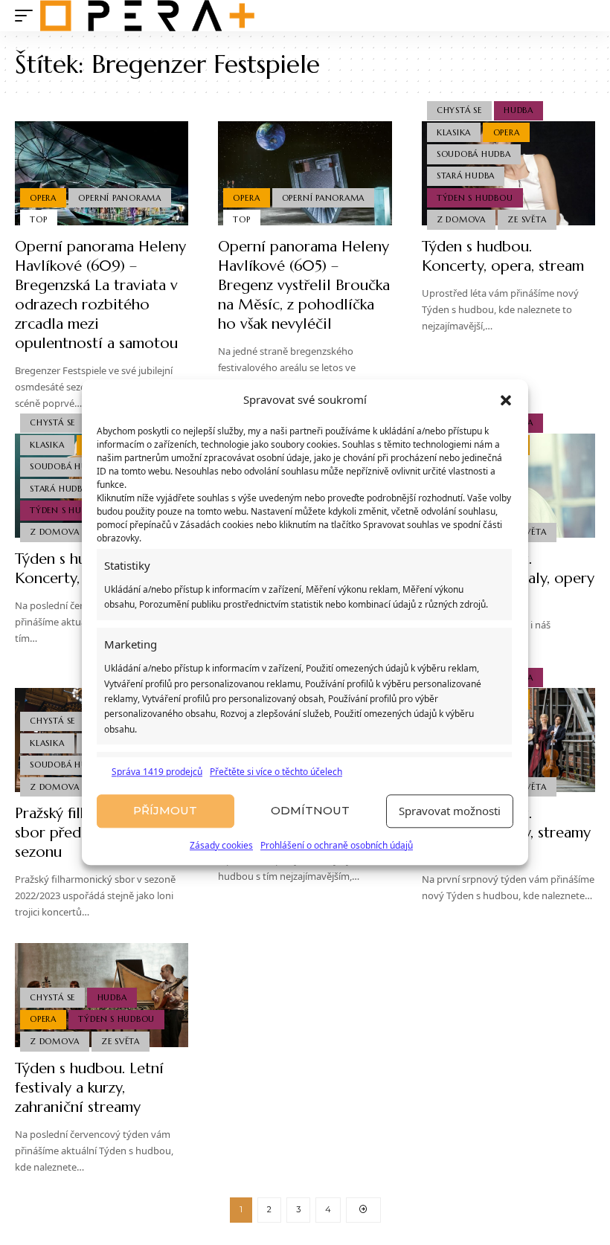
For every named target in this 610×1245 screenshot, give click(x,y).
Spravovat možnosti (450, 811)
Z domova (461, 219)
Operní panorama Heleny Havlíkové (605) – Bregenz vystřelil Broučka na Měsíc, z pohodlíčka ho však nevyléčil (304, 285)
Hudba (518, 110)
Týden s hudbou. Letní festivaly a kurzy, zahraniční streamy (89, 1087)
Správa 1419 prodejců (157, 771)
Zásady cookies (221, 845)
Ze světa (526, 219)
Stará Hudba (466, 175)
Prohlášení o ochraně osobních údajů (336, 845)
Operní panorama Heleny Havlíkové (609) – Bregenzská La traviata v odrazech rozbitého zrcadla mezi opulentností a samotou (100, 295)
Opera (43, 198)
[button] (505, 400)
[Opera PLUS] (147, 15)
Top (38, 219)
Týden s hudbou (475, 198)
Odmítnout (310, 811)
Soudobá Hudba (474, 154)
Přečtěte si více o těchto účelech (276, 771)
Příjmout (165, 811)
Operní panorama (119, 198)
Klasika (454, 132)
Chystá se (459, 110)
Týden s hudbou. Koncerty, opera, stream (503, 256)
